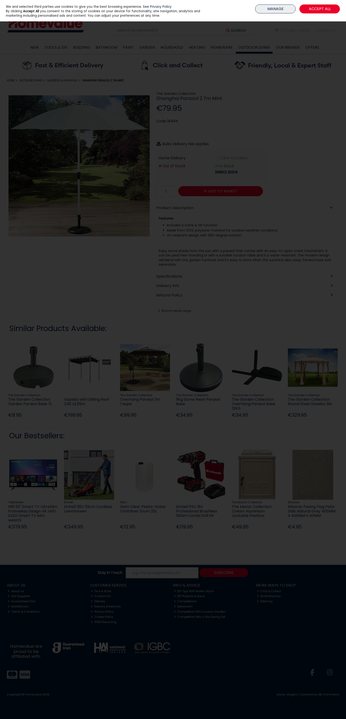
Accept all (320, 9)
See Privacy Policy (157, 6)
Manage (275, 9)
